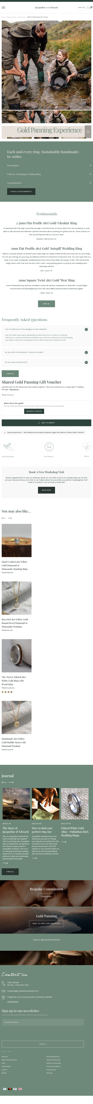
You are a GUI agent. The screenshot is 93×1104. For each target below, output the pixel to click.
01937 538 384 (13, 982)
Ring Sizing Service (53, 1057)
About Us (5, 1057)
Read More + (14, 389)
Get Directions (12, 1002)
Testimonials (6, 1066)
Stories (4, 1073)
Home (3, 17)
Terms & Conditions (53, 1066)
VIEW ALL (46, 304)
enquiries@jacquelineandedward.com (23, 991)
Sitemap (49, 1073)
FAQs (3, 1063)
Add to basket (48, 423)
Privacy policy (51, 1070)
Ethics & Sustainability (21, 191)
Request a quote (34, 411)
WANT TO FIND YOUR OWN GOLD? (46, 924)
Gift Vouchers (22, 17)
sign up (42, 1044)
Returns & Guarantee (53, 1063)
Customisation (14, 182)
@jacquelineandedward (50, 940)
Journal (4, 1070)
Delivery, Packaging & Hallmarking (24, 174)
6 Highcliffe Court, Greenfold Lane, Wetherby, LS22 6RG (29, 997)
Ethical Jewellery (12, 17)
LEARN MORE (46, 897)
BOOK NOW (46, 490)
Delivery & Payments (53, 1060)
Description (13, 165)
